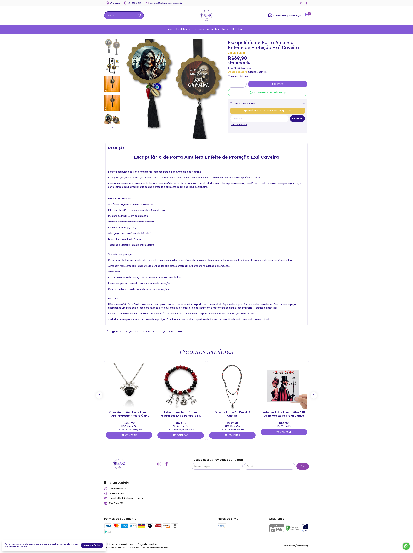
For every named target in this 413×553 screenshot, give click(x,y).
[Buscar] (139, 15)
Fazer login (295, 15)
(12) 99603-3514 (117, 488)
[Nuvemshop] (296, 546)
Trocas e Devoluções (233, 29)
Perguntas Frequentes (206, 29)
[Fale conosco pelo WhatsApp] (406, 546)
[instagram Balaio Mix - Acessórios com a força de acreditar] (300, 3)
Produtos (181, 29)
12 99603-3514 (135, 3)
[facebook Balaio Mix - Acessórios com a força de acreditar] (306, 3)
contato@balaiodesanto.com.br (166, 3)
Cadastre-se (279, 15)
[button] (267, 92)
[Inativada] (305, 528)
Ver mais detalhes (239, 76)
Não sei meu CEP (239, 124)
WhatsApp (115, 3)
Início (170, 29)
